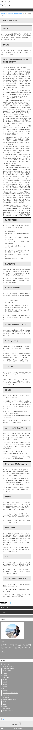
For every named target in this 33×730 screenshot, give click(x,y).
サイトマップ (6, 697)
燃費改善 (5, 706)
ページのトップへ (18, 728)
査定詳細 (5, 684)
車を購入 (5, 701)
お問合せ (3, 652)
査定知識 (5, 682)
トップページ (6, 664)
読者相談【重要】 (7, 708)
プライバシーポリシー (8, 710)
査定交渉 (5, 679)
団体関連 (5, 675)
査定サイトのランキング (8, 666)
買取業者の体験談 (7, 671)
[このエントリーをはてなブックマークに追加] (10, 602)
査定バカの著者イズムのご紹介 (10, 699)
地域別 (4, 704)
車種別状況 (5, 690)
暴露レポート (6, 677)
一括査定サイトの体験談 (8, 668)
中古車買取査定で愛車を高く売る (10, 693)
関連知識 (5, 686)
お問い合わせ (6, 695)
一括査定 (5, 673)
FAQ (4, 688)
